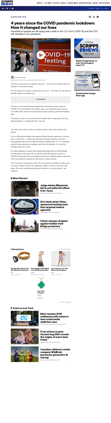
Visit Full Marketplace (65, 249)
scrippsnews (3, 8)
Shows (95, 3)
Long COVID (49, 109)
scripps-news (8, 8)
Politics (56, 3)
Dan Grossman (21, 77)
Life (102, 8)
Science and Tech (18, 17)
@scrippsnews (13, 8)
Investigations (85, 3)
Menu (39, 3)
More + (106, 8)
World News (73, 3)
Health (64, 3)
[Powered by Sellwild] (68, 302)
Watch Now (104, 3)
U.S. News (48, 3)
